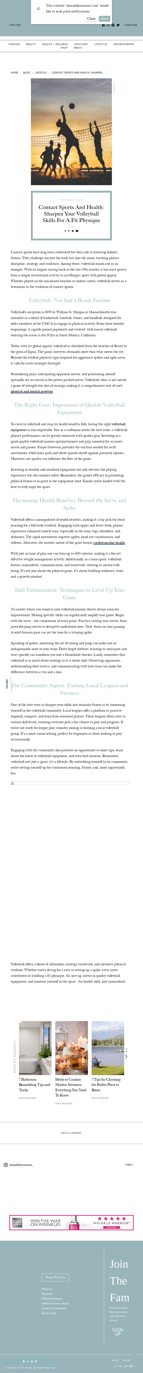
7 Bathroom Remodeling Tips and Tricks (34, 1084)
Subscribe (130, 25)
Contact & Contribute (54, 1308)
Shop (64, 47)
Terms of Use (49, 1313)
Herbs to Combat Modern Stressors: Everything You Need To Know (70, 1087)
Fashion (14, 44)
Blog (26, 72)
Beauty (31, 44)
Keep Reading (27, 1098)
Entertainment (124, 44)
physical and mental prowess (32, 391)
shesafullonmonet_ (21, 1165)
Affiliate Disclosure (52, 1298)
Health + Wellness (55, 44)
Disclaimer (129, 1360)
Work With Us (55, 1277)
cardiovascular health (109, 543)
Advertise (47, 1293)
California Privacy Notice (55, 1303)
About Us (47, 1289)
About (78, 47)
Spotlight (81, 44)
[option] (35, 1062)
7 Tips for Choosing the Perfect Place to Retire (106, 1084)
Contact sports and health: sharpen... (78, 72)
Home (14, 72)
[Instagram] (24, 1194)
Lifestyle (101, 44)
